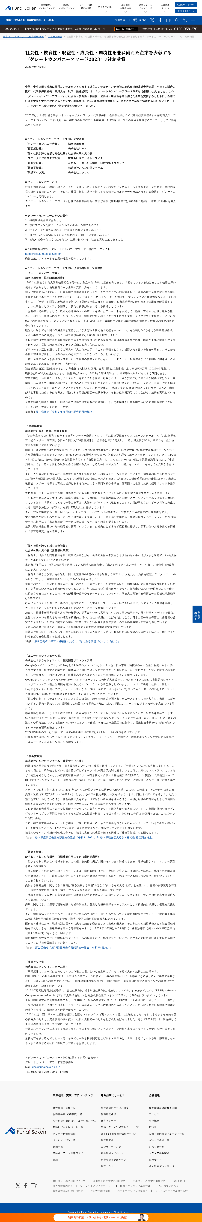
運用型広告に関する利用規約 (109, 1181)
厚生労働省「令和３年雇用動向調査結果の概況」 (65, 411)
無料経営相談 (108, 1114)
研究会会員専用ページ (113, 1159)
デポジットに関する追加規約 (149, 1181)
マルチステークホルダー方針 (171, 1190)
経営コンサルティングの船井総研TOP (23, 36)
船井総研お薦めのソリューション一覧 (74, 1120)
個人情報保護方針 (63, 1186)
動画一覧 (58, 1146)
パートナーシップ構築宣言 (133, 1190)
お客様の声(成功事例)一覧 (68, 1114)
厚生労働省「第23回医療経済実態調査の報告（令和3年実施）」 (73, 947)
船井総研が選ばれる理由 (163, 1107)
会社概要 (154, 1120)
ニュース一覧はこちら (126, 29)
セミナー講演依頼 (100, 1190)
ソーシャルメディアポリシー (96, 1186)
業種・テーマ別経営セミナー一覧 (120, 1127)
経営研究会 (107, 1140)
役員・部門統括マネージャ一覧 (166, 1133)
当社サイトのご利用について (69, 1181)
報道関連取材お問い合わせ (68, 1190)
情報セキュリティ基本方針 (135, 1186)
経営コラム (107, 1166)
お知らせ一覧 (156, 1146)
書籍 (55, 1159)
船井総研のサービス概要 (115, 1107)
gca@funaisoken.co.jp (46, 1067)
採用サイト (155, 1159)
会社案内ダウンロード (161, 1166)
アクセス (154, 1114)
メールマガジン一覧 (64, 1140)
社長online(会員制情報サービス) (119, 1133)
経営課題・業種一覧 (64, 1107)
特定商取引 (179, 1181)
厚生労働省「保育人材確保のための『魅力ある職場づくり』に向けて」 (77, 641)
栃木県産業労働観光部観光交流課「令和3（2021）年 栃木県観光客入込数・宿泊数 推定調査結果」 (95, 837)
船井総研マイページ (112, 1153)
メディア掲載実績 (159, 1153)
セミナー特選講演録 (64, 1133)
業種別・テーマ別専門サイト (69, 1153)
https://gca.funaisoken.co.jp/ (43, 253)
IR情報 (153, 1127)
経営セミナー (108, 1120)
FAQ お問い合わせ (168, 1186)
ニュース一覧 (55, 36)
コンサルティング (111, 1146)
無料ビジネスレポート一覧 (68, 1127)
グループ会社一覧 (159, 1140)
